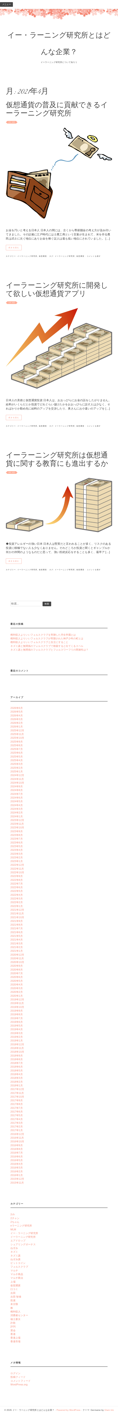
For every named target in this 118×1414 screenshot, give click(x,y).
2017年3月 (16, 1122)
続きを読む (14, 247)
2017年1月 (16, 1130)
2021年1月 (16, 950)
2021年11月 (17, 913)
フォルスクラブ (19, 1266)
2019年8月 (16, 1014)
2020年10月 (17, 962)
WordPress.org (19, 1384)
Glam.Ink (109, 1410)
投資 (13, 1300)
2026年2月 (16, 722)
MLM (13, 1229)
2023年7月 (16, 838)
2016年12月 (17, 1134)
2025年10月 (17, 737)
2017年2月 (16, 1126)
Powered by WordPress (69, 1410)
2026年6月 (16, 708)
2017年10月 (17, 1096)
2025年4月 (16, 760)
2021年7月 (16, 928)
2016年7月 (16, 1152)
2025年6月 (16, 752)
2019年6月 (16, 1022)
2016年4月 (16, 1163)
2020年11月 (17, 958)
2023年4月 (16, 850)
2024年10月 (17, 782)
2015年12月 (17, 1178)
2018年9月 (16, 1055)
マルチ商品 (16, 1274)
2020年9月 (16, 965)
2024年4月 (16, 805)
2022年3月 (16, 898)
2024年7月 (16, 794)
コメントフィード (20, 1380)
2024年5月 (16, 801)
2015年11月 (17, 1182)
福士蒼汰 (15, 1319)
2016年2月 (16, 1171)
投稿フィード (18, 1377)
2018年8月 (16, 1059)
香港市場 (15, 1341)
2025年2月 (16, 767)
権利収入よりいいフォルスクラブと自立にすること (39, 642)
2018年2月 (16, 1081)
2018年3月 (16, 1077)
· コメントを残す (92, 256)
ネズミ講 (15, 1255)
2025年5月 (16, 756)
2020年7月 (16, 973)
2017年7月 (16, 1107)
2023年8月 (16, 835)
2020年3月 (16, 988)
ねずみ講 (15, 1259)
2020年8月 (16, 969)
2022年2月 (16, 902)
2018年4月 (16, 1074)
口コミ (14, 1289)
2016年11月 (17, 1137)
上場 (13, 1281)
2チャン (14, 1218)
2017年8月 (16, 1104)
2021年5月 (16, 936)
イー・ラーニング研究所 (24, 1233)
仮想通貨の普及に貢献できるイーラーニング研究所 (57, 109)
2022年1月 (16, 906)
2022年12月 (17, 864)
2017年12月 (17, 1089)
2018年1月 (16, 1085)
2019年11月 (17, 1003)
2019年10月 (17, 1007)
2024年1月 (16, 816)
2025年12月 (17, 730)
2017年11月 (17, 1093)
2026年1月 (16, 726)
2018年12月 (17, 1044)
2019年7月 (16, 1018)
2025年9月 (16, 741)
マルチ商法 (16, 1277)
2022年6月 (16, 887)
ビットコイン (18, 1263)
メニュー (6, 4)
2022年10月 (17, 872)
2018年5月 (16, 1070)
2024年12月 (17, 775)
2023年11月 (17, 823)
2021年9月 (16, 921)
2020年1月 (16, 995)
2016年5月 (16, 1160)
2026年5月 (16, 711)
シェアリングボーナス (23, 1244)
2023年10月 (17, 827)
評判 (13, 1326)
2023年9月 (16, 831)
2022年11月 (17, 868)
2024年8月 (16, 790)
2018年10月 (17, 1051)
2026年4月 (16, 715)
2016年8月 (16, 1149)
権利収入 (15, 1311)
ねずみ (14, 1248)
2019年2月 (16, 1036)
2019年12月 (17, 999)
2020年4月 (16, 984)
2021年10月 (17, 917)
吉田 (13, 1293)
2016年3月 (16, 1167)
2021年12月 (17, 909)
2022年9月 (16, 876)
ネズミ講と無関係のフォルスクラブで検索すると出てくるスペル (46, 646)
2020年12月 (17, 954)
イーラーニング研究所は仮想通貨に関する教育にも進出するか (57, 460)
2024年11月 (17, 779)
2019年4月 (16, 1029)
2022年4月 (16, 894)
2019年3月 (16, 1033)
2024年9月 (16, 786)
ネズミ (14, 1251)
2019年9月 (16, 1010)
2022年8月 (16, 880)
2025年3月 (16, 764)
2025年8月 (16, 745)
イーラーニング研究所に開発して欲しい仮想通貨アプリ (57, 290)
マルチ (14, 1270)
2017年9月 (16, 1100)
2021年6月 (16, 932)
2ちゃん (14, 1221)
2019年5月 (16, 1025)
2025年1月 (16, 771)
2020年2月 (16, 992)
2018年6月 (16, 1066)
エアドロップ (18, 1240)
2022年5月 (16, 891)
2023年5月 (16, 846)
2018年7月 (16, 1063)
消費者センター (19, 1315)
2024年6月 (16, 797)
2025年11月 (17, 734)
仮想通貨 (43, 256)
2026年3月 (16, 719)
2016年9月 (16, 1145)
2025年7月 (16, 749)
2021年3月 (16, 943)
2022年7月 (16, 883)
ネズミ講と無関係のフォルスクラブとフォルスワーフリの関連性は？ (49, 649)
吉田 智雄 (15, 1296)
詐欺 (13, 1322)
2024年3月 (16, 808)
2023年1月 (16, 861)
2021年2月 (16, 947)
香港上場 (15, 1337)
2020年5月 (16, 980)
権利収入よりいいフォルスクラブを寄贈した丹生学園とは (43, 634)
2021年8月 (16, 924)
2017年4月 (16, 1119)
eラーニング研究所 (21, 1225)
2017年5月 (16, 1115)
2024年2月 (16, 812)
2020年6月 (16, 977)
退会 (13, 1330)
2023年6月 (16, 842)
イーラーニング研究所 (27, 256)
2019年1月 (16, 1040)
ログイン (15, 1373)
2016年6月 (16, 1156)
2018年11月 (17, 1048)
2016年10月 (17, 1141)
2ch (12, 1214)
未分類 (14, 1304)
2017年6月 (16, 1111)
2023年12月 (17, 820)
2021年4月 (16, 939)
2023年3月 (16, 853)
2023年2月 (16, 857)
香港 (13, 1334)
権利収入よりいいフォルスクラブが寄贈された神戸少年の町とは (46, 638)
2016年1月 (16, 1175)
